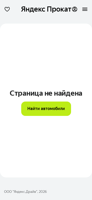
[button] (7, 9)
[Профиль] (75, 9)
